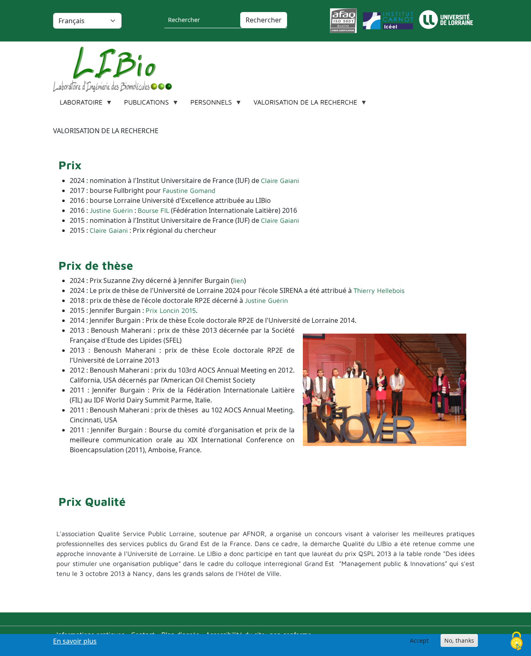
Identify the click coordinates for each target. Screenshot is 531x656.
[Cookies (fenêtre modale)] (516, 641)
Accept (419, 640)
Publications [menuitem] (143, 104)
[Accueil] (115, 69)
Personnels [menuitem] (208, 104)
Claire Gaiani (280, 180)
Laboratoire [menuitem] (77, 104)
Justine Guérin (111, 210)
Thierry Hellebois (378, 290)
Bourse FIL (153, 210)
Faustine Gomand (189, 190)
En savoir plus (75, 641)
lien (238, 280)
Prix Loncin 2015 (171, 310)
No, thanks (459, 640)
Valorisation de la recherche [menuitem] (302, 104)
